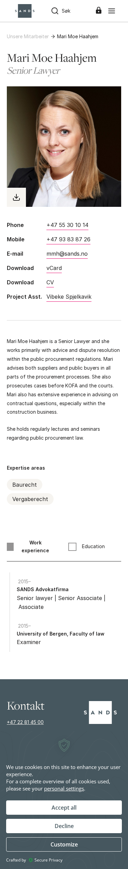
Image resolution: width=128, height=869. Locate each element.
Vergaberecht (30, 499)
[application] (64, 799)
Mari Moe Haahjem (77, 36)
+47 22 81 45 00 (25, 722)
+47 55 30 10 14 (67, 225)
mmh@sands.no (67, 253)
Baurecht (24, 484)
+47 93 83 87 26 (68, 239)
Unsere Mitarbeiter (28, 36)
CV (50, 282)
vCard (54, 268)
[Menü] (111, 11)
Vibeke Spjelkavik (68, 296)
